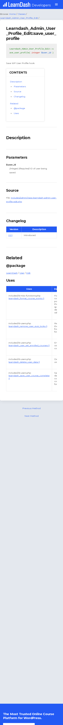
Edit (28, 273)
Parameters (20, 86)
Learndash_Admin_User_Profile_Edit (19, 18)
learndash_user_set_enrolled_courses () (29, 345)
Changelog (19, 96)
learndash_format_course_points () (26, 298)
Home (12, 14)
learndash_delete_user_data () (24, 362)
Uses (16, 113)
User (22, 273)
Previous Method (31, 408)
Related (14, 103)
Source (17, 91)
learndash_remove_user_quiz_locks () (28, 326)
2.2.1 (10, 235)
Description (16, 81)
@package (19, 108)
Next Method (31, 416)
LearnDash (12, 273)
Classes (22, 14)
